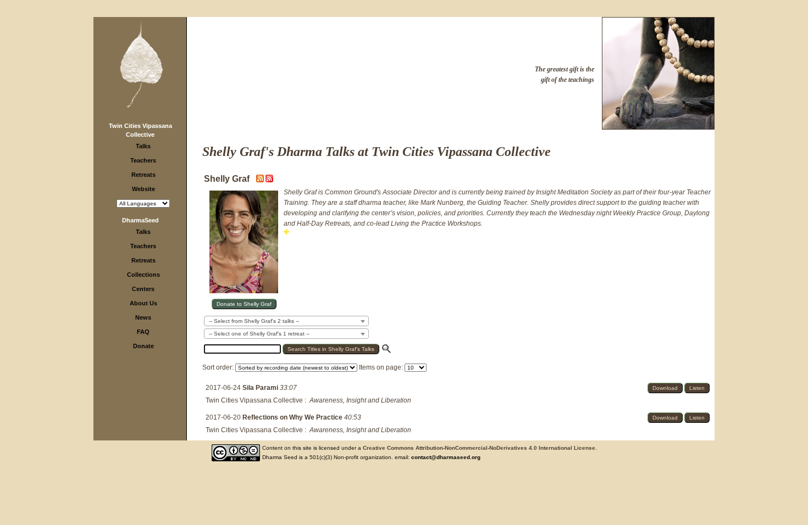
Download (665, 388)
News (143, 317)
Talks (143, 146)
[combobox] (286, 321)
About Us (143, 303)
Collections (143, 274)
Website (143, 189)
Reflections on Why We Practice (293, 417)
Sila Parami (261, 388)
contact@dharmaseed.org (445, 457)
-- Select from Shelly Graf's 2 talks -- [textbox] (254, 321)
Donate (143, 346)
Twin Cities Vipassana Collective (254, 400)
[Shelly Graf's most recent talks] (260, 180)
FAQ (143, 331)
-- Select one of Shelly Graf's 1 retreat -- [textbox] (259, 334)
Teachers (143, 160)
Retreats (143, 174)
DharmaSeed (140, 220)
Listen (697, 388)
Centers (143, 289)
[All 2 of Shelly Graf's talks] (269, 180)
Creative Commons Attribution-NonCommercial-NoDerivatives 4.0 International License (479, 448)
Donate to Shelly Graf (244, 304)
